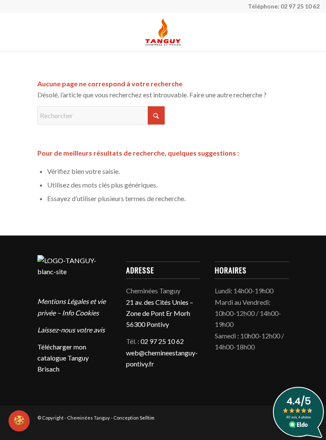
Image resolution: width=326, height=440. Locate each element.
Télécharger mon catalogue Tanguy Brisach (63, 358)
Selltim (147, 417)
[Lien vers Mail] (261, 429)
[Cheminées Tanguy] (163, 32)
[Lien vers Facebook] (248, 429)
